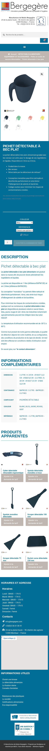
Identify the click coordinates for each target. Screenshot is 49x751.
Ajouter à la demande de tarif (29, 243)
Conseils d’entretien (10, 688)
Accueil (14, 54)
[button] (24, 47)
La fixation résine (9, 685)
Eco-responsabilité (9, 705)
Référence (24, 227)
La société (6, 699)
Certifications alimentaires (12, 702)
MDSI (15, 746)
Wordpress (40, 744)
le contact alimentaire (26, 349)
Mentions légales (38, 746)
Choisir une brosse (9, 679)
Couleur (24, 219)
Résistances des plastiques (13, 696)
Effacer (26, 235)
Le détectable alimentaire (12, 682)
